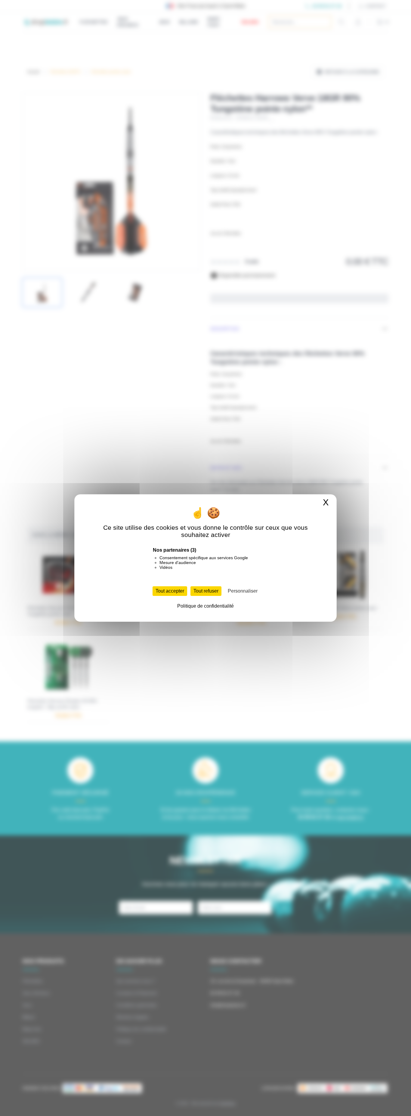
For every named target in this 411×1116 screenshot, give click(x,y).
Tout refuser (205, 590)
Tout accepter (170, 590)
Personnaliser (243, 590)
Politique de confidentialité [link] (205, 606)
